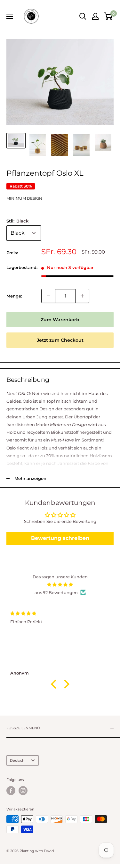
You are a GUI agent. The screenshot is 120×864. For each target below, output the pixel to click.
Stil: (17, 220)
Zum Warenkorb (60, 320)
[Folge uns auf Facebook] (10, 790)
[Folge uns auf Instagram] (23, 790)
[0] (108, 16)
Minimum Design (24, 198)
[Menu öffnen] (9, 16)
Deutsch (17, 760)
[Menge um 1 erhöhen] (82, 296)
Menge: (14, 295)
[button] (55, 684)
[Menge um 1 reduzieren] (48, 296)
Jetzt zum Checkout (60, 340)
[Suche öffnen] (82, 16)
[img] (60, 584)
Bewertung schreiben (60, 538)
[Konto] (95, 16)
